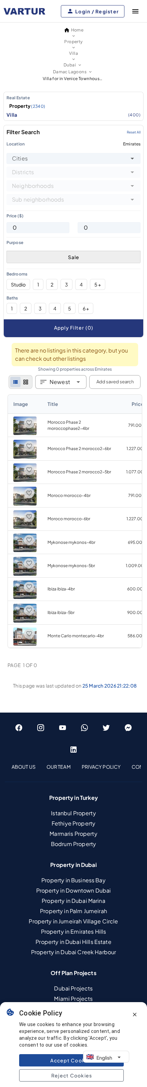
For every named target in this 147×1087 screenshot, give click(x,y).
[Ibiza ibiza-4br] (25, 597)
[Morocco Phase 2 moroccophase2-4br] (25, 433)
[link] (74, 521)
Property (27, 106)
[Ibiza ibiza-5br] (25, 621)
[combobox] (73, 158)
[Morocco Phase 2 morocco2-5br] (25, 480)
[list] (15, 382)
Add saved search (115, 381)
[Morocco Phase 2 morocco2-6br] (25, 457)
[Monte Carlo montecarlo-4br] (25, 644)
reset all (134, 132)
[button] (132, 158)
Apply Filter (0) (74, 327)
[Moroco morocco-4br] (25, 504)
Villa (73, 115)
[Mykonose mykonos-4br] (25, 550)
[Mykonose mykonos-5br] (25, 574)
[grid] (26, 382)
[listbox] (73, 106)
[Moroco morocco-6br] (25, 527)
